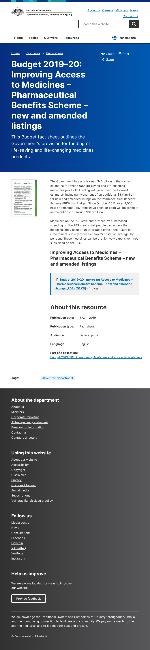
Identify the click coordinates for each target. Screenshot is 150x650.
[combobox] (104, 24)
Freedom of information (27, 427)
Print (126, 53)
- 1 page (94, 284)
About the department (57, 378)
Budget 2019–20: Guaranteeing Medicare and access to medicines (96, 357)
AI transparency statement (29, 422)
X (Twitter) (18, 548)
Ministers (121, 10)
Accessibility (20, 464)
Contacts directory (24, 437)
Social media (20, 490)
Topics (33, 38)
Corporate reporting (25, 417)
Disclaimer (18, 475)
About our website (24, 459)
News (134, 10)
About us (93, 10)
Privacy (16, 480)
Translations (127, 38)
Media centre (20, 522)
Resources (71, 38)
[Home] (41, 11)
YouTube (17, 553)
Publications (54, 53)
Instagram (18, 558)
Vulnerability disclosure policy (32, 500)
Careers (107, 10)
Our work (51, 38)
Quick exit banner (23, 485)
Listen (110, 53)
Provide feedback (28, 598)
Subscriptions (20, 495)
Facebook (18, 538)
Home (18, 38)
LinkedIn (17, 543)
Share (110, 59)
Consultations (20, 533)
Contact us (130, 16)
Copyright (18, 470)
